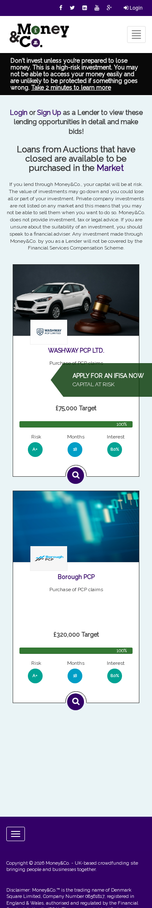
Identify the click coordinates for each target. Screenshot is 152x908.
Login (135, 7)
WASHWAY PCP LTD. (76, 350)
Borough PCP (76, 576)
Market (110, 168)
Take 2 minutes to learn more (71, 87)
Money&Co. (58, 863)
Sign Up (49, 113)
